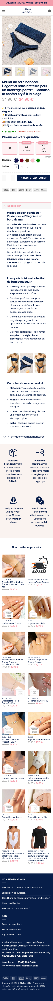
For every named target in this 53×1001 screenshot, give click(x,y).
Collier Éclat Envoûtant (38, 701)
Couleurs (7, 160)
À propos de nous (11, 934)
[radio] (16, 160)
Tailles (5, 166)
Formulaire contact (12, 929)
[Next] (46, 40)
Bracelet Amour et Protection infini (10, 740)
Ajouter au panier (34, 178)
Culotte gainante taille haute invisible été (38, 779)
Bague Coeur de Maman (39, 740)
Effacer (48, 157)
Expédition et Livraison (14, 892)
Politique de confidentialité (16, 908)
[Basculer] (4, 206)
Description (14, 205)
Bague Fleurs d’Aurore (12, 817)
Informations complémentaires (26, 436)
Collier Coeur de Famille (13, 778)
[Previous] (6, 40)
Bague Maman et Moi (37, 817)
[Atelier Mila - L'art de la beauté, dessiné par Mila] (26, 10)
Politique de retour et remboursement (22, 887)
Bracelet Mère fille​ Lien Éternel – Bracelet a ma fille (13, 584)
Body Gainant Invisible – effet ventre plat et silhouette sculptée (13, 856)
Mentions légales (11, 903)
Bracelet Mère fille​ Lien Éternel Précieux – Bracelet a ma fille (12, 662)
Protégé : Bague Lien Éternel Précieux (37, 661)
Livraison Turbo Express (38, 582)
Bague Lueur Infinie (36, 623)
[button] (3, 10)
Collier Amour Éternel (11, 623)
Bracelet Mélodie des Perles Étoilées (11, 702)
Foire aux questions (12, 924)
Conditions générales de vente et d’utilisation (26, 898)
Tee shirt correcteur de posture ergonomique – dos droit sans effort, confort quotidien (39, 857)
